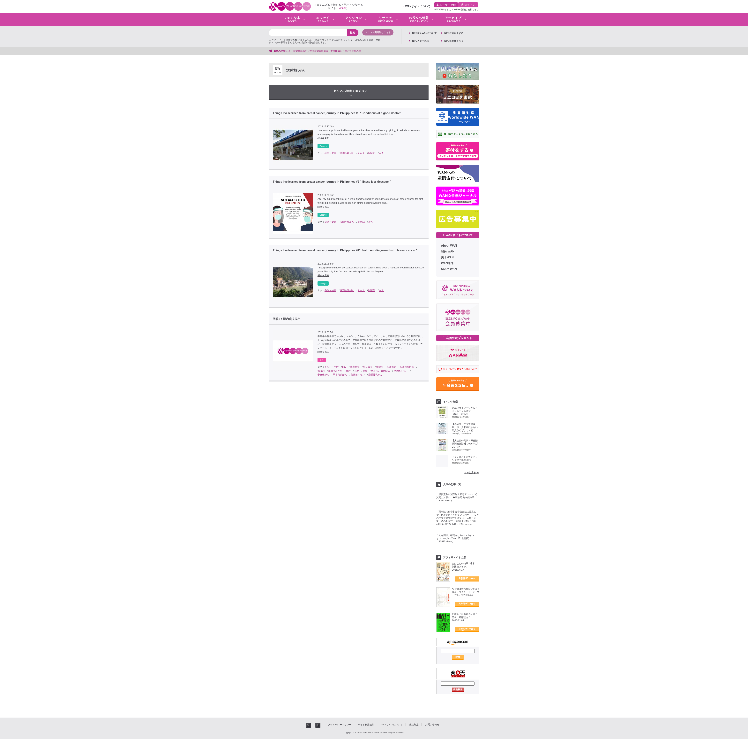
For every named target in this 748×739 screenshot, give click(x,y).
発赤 (356, 370)
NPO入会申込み (420, 41)
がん (381, 153)
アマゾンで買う (467, 578)
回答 (321, 360)
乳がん (361, 153)
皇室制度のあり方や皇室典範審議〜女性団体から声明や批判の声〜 (329, 51)
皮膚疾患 (391, 367)
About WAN (449, 245)
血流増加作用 (335, 370)
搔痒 (348, 370)
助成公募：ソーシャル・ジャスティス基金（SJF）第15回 (465, 410)
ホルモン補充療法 (380, 370)
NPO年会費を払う (453, 41)
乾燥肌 (379, 367)
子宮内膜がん (340, 374)
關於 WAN (447, 251)
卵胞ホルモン (400, 370)
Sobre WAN (449, 269)
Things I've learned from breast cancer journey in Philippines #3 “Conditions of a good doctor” (337, 113)
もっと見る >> (471, 472)
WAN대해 (447, 263)
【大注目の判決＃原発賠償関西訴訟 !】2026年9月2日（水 (465, 443)
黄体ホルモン (358, 374)
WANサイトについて (417, 6)
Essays (323, 146)
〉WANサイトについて (458, 235)
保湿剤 (321, 370)
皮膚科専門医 (407, 367)
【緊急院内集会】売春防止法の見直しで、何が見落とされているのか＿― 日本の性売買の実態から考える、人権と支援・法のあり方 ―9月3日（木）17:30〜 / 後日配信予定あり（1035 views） (457, 518)
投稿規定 (414, 724)
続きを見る (323, 138)
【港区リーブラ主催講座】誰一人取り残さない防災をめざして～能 (465, 427)
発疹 (365, 370)
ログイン (469, 4)
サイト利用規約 (366, 724)
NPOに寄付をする (453, 33)
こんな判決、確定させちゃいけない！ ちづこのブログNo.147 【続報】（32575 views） (457, 538)
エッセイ (322, 19)
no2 (344, 367)
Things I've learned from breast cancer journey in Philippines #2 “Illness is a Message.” (332, 181)
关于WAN (447, 257)
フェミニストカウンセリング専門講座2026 (465, 458)
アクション (353, 19)
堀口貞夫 (367, 367)
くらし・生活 (332, 367)
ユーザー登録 (447, 4)
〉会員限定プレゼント (457, 338)
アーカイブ (453, 19)
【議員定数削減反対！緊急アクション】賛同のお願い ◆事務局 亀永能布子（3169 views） (457, 497)
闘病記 (371, 153)
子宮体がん (323, 374)
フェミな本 (292, 19)
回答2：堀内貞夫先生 (287, 318)
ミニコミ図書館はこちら (378, 32)
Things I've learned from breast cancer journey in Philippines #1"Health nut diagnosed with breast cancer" (345, 250)
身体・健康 (330, 153)
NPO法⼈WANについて (424, 33)
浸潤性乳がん (347, 153)
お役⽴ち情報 (419, 19)
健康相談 (354, 367)
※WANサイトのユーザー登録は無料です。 (456, 9)
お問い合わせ (432, 724)
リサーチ (385, 19)
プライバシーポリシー (339, 724)
